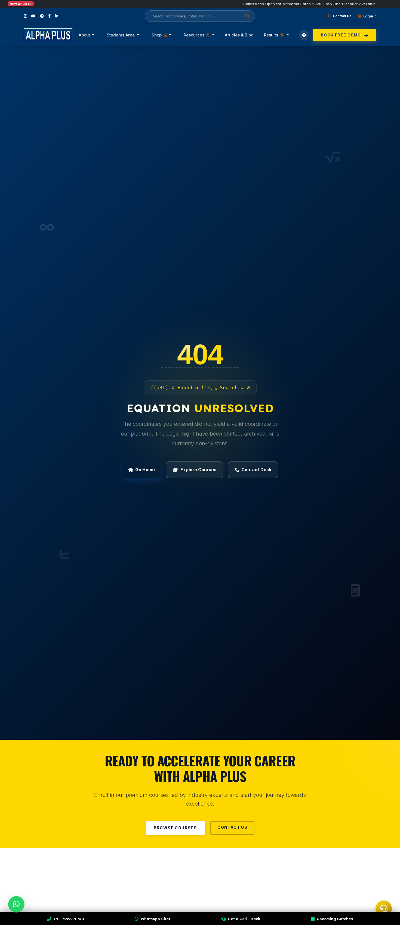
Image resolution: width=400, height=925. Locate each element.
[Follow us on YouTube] (33, 16)
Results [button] (271, 35)
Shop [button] (157, 35)
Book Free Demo (341, 35)
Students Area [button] (121, 35)
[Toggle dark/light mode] (304, 35)
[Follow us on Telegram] (42, 16)
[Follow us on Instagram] (25, 16)
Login (368, 16)
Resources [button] (194, 35)
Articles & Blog (239, 35)
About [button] (85, 35)
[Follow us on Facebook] (49, 16)
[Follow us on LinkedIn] (56, 16)
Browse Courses (175, 827)
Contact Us (342, 16)
